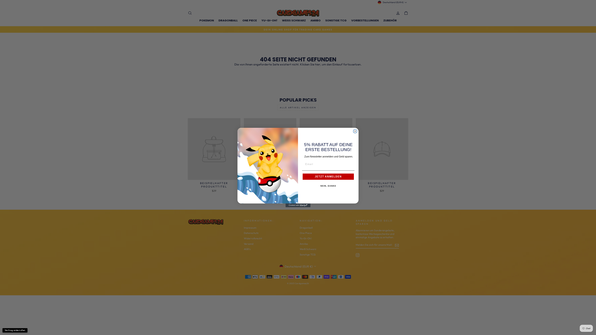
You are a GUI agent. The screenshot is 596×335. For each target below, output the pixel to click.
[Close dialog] (355, 131)
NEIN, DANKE (328, 186)
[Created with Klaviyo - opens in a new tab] (298, 205)
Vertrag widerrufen (15, 330)
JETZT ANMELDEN (328, 176)
